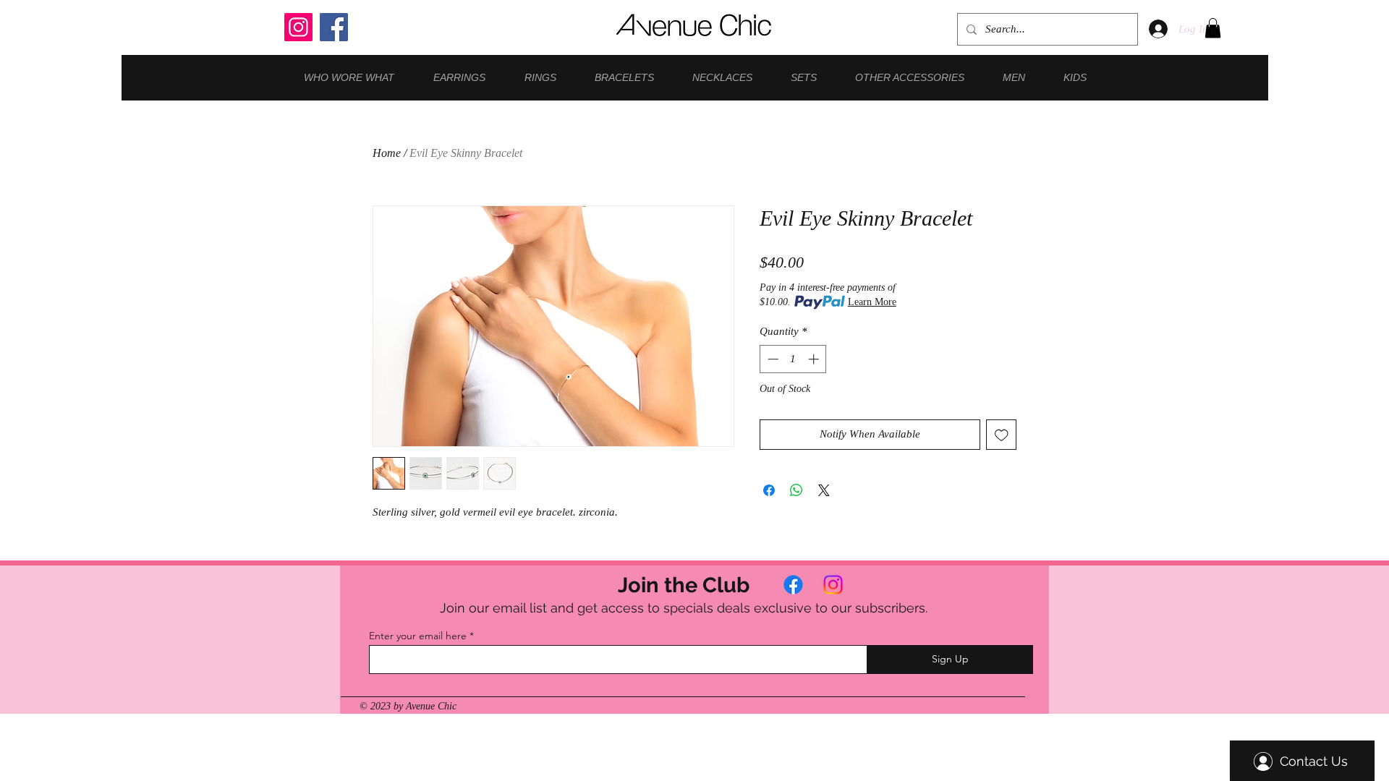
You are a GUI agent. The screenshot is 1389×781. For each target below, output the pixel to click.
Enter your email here (418, 636)
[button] (1213, 28)
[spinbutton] (793, 359)
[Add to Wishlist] (1001, 435)
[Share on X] (824, 490)
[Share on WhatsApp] (796, 490)
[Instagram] (298, 27)
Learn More (872, 301)
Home (387, 153)
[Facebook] (334, 27)
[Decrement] (771, 359)
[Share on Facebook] (769, 490)
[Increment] (815, 359)
